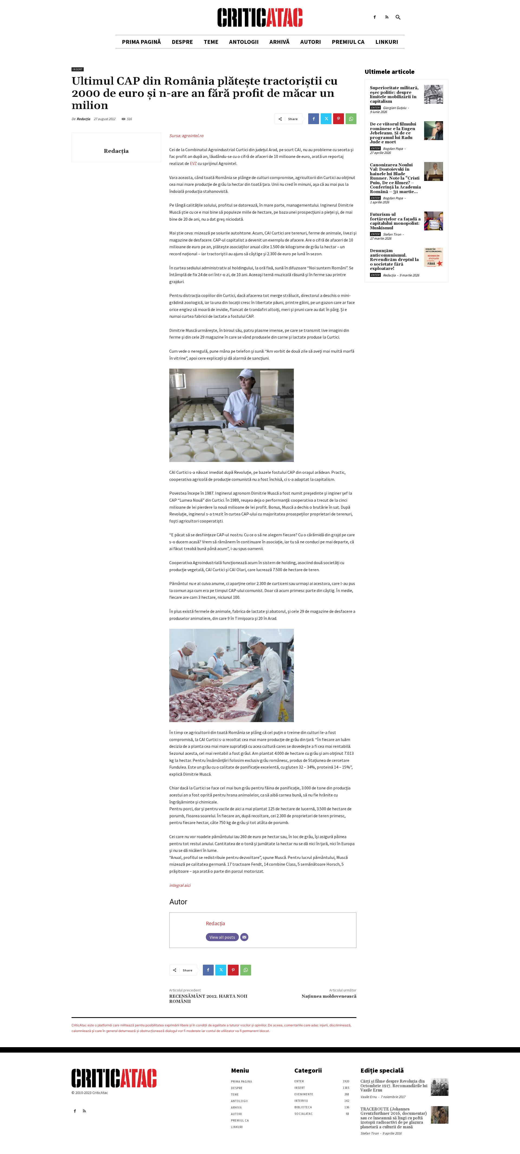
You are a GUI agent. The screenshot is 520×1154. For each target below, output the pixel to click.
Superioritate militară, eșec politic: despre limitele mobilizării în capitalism (394, 94)
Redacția (83, 119)
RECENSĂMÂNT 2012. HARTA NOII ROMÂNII (208, 999)
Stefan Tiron (392, 234)
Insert (78, 69)
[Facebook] (374, 17)
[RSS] (387, 17)
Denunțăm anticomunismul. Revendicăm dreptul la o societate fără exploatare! (394, 259)
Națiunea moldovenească (329, 996)
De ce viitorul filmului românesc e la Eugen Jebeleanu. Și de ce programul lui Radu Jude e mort (393, 133)
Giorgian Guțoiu (394, 107)
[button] (398, 17)
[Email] (244, 937)
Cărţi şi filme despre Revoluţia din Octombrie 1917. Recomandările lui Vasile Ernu (393, 1086)
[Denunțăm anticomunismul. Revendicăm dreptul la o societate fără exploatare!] (433, 257)
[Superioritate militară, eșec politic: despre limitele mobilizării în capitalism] (433, 94)
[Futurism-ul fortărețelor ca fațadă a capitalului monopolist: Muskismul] (433, 220)
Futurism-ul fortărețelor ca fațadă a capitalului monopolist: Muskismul (395, 221)
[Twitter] (326, 118)
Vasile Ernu (368, 1097)
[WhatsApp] (351, 118)
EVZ (193, 163)
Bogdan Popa (393, 148)
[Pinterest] (338, 118)
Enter (375, 107)
